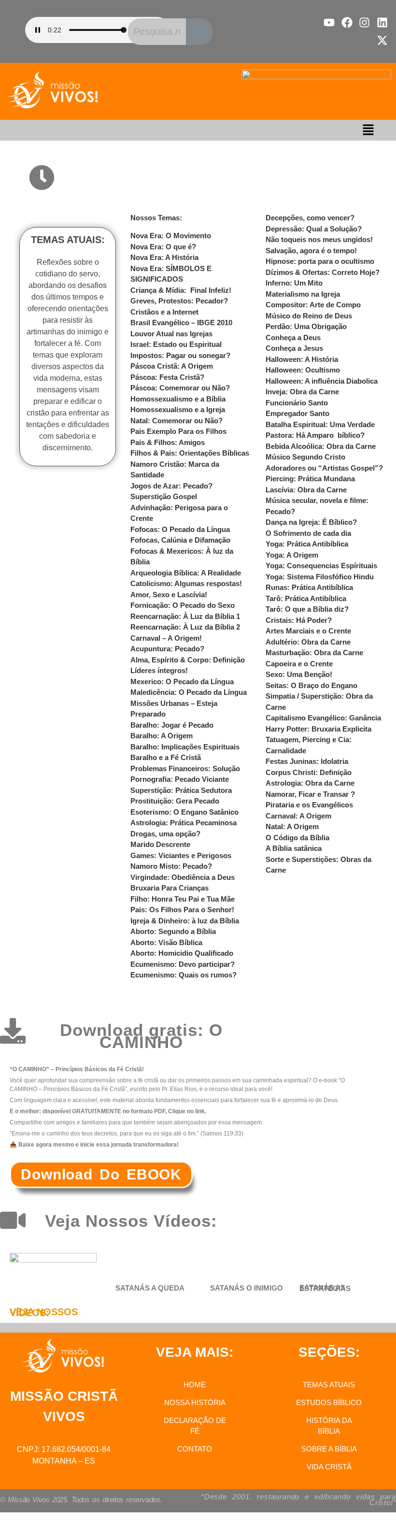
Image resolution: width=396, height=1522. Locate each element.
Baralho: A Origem (161, 736)
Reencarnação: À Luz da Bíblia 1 (185, 616)
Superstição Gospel (163, 496)
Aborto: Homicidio (161, 953)
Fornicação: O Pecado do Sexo (182, 605)
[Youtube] (329, 22)
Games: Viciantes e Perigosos (180, 855)
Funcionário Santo (297, 403)
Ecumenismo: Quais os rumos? (183, 975)
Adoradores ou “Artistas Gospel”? (324, 468)
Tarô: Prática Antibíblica (306, 598)
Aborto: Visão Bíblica (166, 942)
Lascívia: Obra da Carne (306, 490)
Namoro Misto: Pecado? (171, 866)
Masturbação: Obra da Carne (314, 652)
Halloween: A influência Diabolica (322, 381)
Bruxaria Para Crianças (169, 888)
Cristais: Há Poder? (299, 620)
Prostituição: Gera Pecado (174, 801)
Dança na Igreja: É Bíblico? (311, 522)
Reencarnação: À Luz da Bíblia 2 (185, 627)
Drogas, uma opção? (165, 834)
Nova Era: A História (164, 257)
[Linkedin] (382, 22)
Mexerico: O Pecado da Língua (182, 681)
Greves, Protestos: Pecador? (179, 301)
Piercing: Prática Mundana (310, 478)
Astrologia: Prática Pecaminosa (183, 822)
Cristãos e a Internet (164, 312)
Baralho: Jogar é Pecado (171, 725)
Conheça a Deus (293, 337)
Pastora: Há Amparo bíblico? (315, 435)
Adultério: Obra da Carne (308, 642)
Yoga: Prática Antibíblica (307, 544)
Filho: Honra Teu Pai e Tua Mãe (182, 899)
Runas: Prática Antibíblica (309, 587)
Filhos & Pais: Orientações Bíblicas (189, 453)
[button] (368, 130)
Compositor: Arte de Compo (313, 305)
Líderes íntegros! (159, 670)
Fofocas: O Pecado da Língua (180, 529)
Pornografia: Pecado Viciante (179, 779)
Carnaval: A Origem (298, 816)
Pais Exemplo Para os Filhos (178, 431)
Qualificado (213, 953)
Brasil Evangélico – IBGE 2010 (181, 322)
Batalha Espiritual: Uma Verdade (320, 424)
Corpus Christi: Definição (309, 772)
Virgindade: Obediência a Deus (182, 877)
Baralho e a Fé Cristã (165, 757)
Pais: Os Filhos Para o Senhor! (182, 909)
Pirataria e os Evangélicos (309, 805)
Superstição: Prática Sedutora (181, 790)
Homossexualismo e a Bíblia (178, 399)
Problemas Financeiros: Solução (185, 768)
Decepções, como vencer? (310, 218)
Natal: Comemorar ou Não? (176, 420)
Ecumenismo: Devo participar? (182, 964)
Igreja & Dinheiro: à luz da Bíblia (184, 921)
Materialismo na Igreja (303, 294)
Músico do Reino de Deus (309, 316)
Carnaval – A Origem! (166, 638)
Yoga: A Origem (292, 555)
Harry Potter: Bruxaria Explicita (318, 729)
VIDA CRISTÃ (329, 1467)
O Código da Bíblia (297, 837)
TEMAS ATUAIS (329, 1384)
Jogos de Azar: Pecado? (171, 486)
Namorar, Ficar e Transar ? (310, 794)
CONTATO (194, 1449)
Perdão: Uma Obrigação (306, 326)
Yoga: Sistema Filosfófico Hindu (320, 577)
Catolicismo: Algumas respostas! (186, 583)
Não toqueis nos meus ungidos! (319, 239)
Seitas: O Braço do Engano (311, 685)
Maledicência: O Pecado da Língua (188, 692)
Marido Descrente (160, 844)
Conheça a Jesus (294, 348)
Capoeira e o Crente (299, 664)
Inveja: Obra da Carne (302, 392)
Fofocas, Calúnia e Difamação (180, 540)
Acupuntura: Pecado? (167, 649)
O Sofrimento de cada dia (308, 533)
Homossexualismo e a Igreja (177, 409)
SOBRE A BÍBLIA (329, 1449)
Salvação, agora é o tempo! (311, 250)
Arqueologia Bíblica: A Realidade (185, 573)
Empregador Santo (297, 413)
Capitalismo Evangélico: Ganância (323, 718)
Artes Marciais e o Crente (308, 631)
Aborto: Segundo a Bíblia (173, 931)
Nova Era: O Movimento (170, 235)
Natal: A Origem (292, 826)
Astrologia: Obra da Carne (310, 783)
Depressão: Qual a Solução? (314, 229)
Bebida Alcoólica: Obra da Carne (321, 446)
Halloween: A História (302, 359)
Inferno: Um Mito (294, 283)
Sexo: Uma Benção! (299, 674)
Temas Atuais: (133, 178)
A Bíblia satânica (294, 848)
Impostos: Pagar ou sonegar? (180, 355)
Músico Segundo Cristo (305, 457)
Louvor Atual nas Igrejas (171, 334)
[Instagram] (364, 22)
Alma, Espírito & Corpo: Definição (187, 660)
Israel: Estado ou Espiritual (176, 344)
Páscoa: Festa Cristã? (167, 377)
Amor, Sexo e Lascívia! (168, 594)
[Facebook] (347, 22)
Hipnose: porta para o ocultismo (320, 261)
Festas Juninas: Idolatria (307, 761)
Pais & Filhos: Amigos (167, 442)
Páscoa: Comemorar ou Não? (180, 388)
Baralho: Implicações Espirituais (185, 747)
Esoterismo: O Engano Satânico (184, 812)
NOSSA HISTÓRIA (195, 1402)
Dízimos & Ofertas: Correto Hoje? (323, 272)
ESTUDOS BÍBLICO (329, 1402)
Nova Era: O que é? (163, 247)
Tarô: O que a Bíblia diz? (307, 609)
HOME (195, 1384)
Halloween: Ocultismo (303, 370)
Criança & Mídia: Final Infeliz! (180, 290)
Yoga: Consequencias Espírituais (321, 565)
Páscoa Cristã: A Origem (171, 366)
